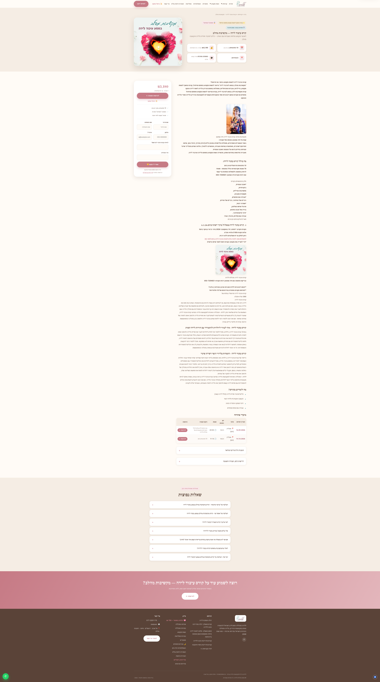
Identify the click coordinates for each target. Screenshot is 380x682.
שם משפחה (148, 122)
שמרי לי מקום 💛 (152, 164)
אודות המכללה (181, 624)
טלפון (166, 132)
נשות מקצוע (181, 632)
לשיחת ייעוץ (141, 4)
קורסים (240, 14)
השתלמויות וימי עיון (179, 648)
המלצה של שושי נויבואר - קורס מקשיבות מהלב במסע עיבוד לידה (190, 504)
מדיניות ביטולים (180, 660)
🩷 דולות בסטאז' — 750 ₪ (176, 620)
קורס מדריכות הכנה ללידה (202, 641)
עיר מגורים (165, 153)
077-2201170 (151, 620)
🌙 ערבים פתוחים (179, 644)
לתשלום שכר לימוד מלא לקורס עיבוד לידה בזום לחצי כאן (225, 239)
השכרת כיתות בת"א (177, 4)
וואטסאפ (154, 624)
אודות (231, 4)
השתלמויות (197, 4)
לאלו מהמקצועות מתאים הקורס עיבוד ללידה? (190, 548)
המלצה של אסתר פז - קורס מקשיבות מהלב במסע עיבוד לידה (190, 513)
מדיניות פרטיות (180, 664)
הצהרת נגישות (181, 656)
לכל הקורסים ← (206, 649)
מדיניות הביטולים (148, 173)
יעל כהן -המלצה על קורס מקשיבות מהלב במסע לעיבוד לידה (190, 557)
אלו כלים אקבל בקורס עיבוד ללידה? (190, 531)
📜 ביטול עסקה (157, 4)
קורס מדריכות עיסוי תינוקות (202, 645)
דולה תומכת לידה (206, 620)
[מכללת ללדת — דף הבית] (241, 4)
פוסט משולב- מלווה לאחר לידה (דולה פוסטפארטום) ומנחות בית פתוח (201, 634)
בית (245, 14)
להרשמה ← (182, 430)
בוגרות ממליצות (180, 636)
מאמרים (205, 4)
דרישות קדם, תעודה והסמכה (233, 461)
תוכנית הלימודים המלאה (234, 450)
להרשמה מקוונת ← (152, 96)
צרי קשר (167, 4)
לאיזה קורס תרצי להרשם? (160, 143)
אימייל (149, 132)
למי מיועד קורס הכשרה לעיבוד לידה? (190, 522)
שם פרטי (165, 122)
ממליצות (188, 4)
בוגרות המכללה (180, 628)
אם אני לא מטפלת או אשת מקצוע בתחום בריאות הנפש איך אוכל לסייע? (190, 539)
